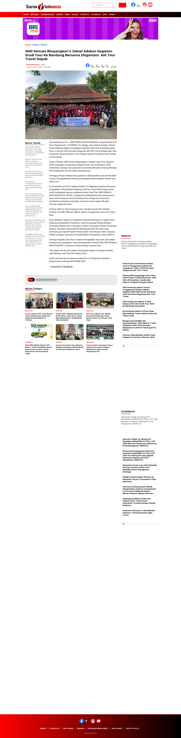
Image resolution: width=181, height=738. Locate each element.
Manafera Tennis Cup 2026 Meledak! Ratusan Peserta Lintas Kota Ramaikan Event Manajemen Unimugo (140, 468)
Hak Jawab (68, 728)
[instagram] (145, 6)
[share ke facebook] (88, 67)
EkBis (67, 14)
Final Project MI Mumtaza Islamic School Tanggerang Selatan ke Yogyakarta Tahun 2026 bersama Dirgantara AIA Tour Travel (138, 266)
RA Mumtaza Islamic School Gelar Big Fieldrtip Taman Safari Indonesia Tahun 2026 (140, 313)
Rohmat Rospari (33, 65)
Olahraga (95, 14)
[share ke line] (108, 67)
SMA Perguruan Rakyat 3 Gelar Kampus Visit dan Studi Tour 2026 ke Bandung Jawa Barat (138, 303)
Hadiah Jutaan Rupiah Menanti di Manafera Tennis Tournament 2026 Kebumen (139, 479)
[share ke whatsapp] (98, 67)
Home (25, 14)
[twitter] (139, 6)
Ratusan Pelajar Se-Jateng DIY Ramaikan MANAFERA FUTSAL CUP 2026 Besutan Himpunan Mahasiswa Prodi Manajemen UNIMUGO (140, 442)
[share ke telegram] (103, 67)
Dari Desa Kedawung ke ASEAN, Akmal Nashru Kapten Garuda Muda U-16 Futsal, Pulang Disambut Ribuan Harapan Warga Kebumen (139, 490)
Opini (104, 14)
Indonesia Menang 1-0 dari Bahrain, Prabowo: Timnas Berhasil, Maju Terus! (139, 512)
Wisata (44, 45)
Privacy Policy (132, 728)
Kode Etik (54, 728)
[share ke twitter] (93, 67)
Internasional (47, 14)
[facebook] (133, 6)
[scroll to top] (173, 734)
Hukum (75, 14)
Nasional (34, 14)
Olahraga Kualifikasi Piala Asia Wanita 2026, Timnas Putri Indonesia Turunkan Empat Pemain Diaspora (139, 502)
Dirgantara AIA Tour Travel (46, 280)
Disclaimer (117, 728)
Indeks (112, 14)
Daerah (59, 14)
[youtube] (150, 6)
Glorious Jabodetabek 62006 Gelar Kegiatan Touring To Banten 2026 (139, 336)
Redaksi (80, 728)
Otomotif (84, 14)
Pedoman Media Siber (97, 728)
